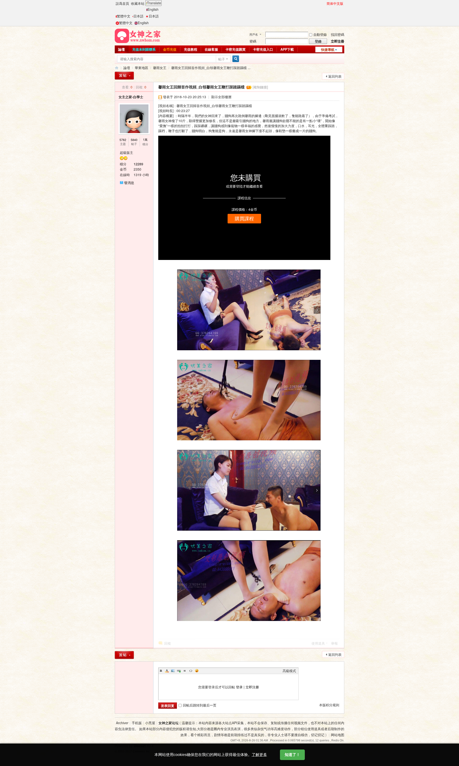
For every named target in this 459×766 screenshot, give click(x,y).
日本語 (138, 16)
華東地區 (141, 67)
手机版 (137, 722)
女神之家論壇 (117, 67)
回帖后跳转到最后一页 (199, 705)
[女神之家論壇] (138, 35)
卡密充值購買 (235, 49)
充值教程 (190, 49)
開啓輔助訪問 (324, 3)
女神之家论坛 (168, 722)
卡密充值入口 (263, 49)
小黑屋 (150, 722)
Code (190, 670)
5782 (123, 140)
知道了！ (292, 755)
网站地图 (337, 734)
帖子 (221, 59)
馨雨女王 (159, 67)
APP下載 (287, 49)
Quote (184, 670)
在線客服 (211, 49)
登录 (239, 687)
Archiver (122, 722)
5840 (134, 140)
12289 (138, 164)
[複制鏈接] (260, 87)
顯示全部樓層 (221, 96)
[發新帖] (124, 76)
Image (172, 670)
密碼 (253, 41)
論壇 (121, 49)
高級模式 (289, 670)
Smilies (196, 670)
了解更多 (259, 755)
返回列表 (335, 76)
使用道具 (318, 643)
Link (178, 670)
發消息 (129, 182)
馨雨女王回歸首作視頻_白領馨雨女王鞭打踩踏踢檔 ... (211, 67)
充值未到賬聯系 (144, 49)
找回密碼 (337, 34)
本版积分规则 (329, 704)
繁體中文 (123, 16)
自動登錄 (320, 34)
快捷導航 (327, 49)
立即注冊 (337, 41)
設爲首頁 (122, 3)
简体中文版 (335, 3)
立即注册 (252, 687)
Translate (154, 2)
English (153, 9)
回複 (167, 643)
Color (166, 670)
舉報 (334, 643)
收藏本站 (137, 3)
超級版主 (126, 152)
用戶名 (253, 34)
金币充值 (169, 49)
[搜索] (235, 59)
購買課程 (244, 218)
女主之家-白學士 (131, 96)
